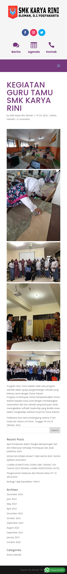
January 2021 (13, 537)
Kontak (51, 52)
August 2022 (13, 527)
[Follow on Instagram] (33, 32)
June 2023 (12, 498)
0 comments (23, 119)
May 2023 (12, 503)
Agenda (34, 52)
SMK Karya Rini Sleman (21, 115)
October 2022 (14, 518)
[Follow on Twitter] (41, 32)
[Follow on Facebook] (25, 32)
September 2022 (15, 522)
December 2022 (15, 513)
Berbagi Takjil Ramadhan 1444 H (23, 481)
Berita (16, 52)
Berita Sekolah (14, 554)
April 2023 (12, 508)
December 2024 (15, 494)
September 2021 (15, 532)
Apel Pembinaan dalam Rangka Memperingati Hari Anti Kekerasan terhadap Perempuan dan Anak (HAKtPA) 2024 (32, 448)
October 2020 (14, 542)
